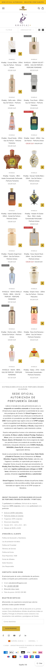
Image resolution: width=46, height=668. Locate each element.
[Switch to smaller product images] (43, 30)
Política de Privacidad (9, 545)
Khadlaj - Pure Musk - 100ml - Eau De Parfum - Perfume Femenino (34, 102)
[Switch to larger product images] (39, 30)
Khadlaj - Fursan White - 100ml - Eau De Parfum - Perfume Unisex (12, 65)
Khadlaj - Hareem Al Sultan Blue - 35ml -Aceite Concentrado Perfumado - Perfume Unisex (34, 217)
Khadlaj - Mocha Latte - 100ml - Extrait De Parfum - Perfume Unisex (12, 334)
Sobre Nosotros (7, 563)
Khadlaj (12, 59)
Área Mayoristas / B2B (9, 556)
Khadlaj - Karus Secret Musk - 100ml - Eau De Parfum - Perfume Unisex (34, 256)
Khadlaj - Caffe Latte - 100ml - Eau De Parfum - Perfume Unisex (12, 102)
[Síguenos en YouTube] (14, 635)
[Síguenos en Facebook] (3, 635)
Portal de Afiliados (8, 559)
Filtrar (9, 30)
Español (32, 641)
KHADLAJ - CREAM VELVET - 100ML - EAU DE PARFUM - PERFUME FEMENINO (34, 65)
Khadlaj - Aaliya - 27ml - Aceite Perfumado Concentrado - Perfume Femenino (34, 372)
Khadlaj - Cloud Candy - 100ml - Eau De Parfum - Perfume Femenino (11, 140)
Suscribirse (11, 628)
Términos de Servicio (9, 549)
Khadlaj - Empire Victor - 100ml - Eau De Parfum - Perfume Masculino (34, 294)
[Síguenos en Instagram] (9, 635)
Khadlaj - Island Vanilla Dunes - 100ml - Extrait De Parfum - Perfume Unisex (11, 216)
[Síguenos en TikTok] (20, 635)
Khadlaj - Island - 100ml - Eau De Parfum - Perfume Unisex (34, 139)
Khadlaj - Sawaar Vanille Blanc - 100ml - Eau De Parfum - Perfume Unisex (34, 178)
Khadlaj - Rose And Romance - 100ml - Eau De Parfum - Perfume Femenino (34, 334)
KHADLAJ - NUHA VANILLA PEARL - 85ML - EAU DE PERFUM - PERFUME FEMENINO (12, 295)
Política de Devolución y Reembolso (14, 538)
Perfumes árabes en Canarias (13, 516)
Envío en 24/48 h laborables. (13, 513)
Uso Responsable (8, 566)
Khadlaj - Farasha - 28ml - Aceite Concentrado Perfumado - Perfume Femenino (11, 178)
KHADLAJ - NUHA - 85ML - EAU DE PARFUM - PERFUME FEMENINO (12, 372)
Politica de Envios (8, 552)
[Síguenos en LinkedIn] (25, 635)
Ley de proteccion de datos (11, 542)
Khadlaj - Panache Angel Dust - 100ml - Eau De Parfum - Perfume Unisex (11, 256)
